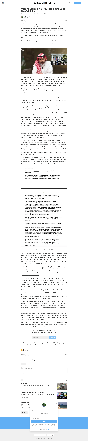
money (55, 292)
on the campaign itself (58, 77)
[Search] (69, 3)
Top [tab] (22, 380)
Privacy (43, 431)
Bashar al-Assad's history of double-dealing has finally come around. (36, 385)
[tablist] (26, 364)
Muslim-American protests (40, 119)
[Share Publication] (72, 3)
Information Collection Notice (43, 425)
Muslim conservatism (35, 257)
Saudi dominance (60, 315)
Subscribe (77, 2)
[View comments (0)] (26, 20)
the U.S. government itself (36, 114)
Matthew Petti (27, 16)
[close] (56, 403)
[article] (44, 386)
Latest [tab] (25, 380)
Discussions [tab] (30, 380)
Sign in (84, 2)
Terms (47, 431)
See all (23, 412)
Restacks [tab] (29, 364)
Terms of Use (50, 424)
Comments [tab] (23, 364)
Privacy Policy (53, 425)
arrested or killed (57, 157)
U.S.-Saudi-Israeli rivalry (37, 294)
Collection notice (52, 431)
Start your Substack (40, 435)
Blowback (24, 383)
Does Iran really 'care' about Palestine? (32, 392)
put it (29, 322)
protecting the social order (30, 275)
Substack (38, 438)
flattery (47, 292)
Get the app (50, 435)
